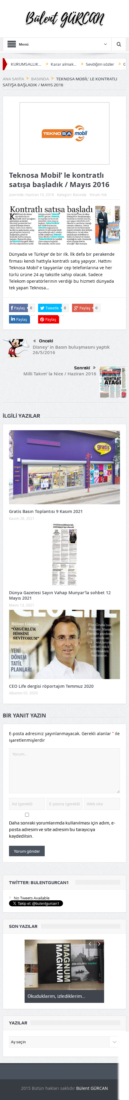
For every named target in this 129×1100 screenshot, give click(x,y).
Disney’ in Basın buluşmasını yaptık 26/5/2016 (71, 350)
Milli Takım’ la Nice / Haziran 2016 (59, 374)
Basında (79, 194)
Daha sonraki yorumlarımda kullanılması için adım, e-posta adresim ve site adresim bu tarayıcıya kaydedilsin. (62, 829)
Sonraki (82, 368)
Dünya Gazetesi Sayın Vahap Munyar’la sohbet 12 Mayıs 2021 (60, 595)
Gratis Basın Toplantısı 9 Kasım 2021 (46, 511)
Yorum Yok (98, 194)
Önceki (46, 341)
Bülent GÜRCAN (92, 1088)
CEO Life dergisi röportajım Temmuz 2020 (51, 686)
